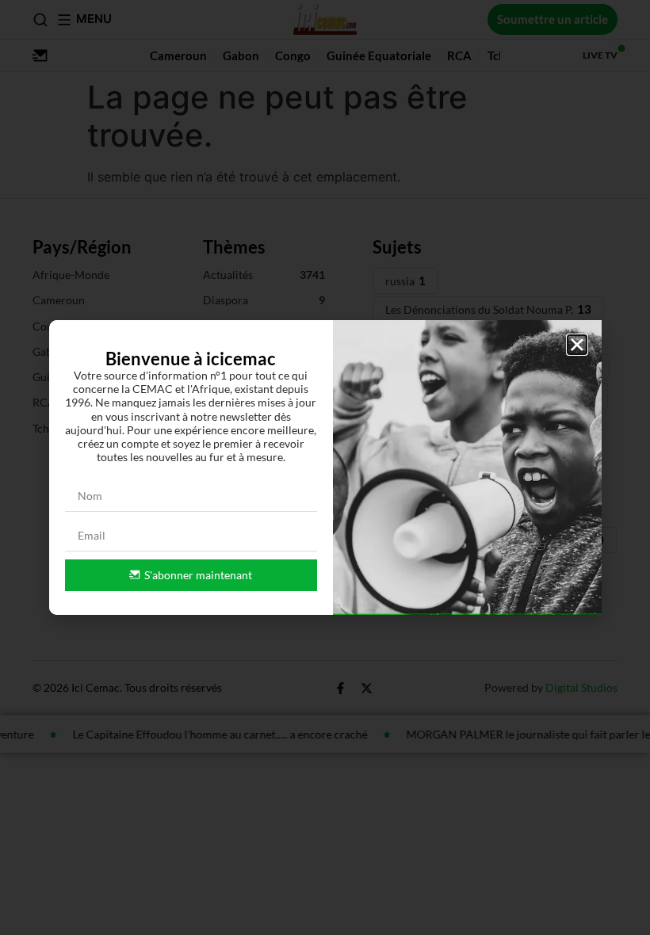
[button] (577, 344)
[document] (325, 467)
